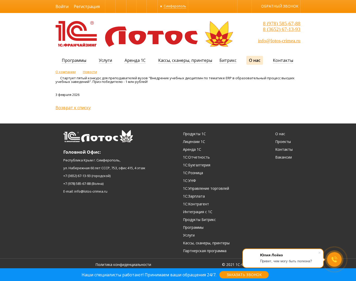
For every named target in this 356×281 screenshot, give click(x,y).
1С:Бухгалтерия (196, 164)
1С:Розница (193, 172)
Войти (62, 6)
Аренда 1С (135, 60)
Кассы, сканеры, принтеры (185, 60)
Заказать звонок (244, 274)
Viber (110, 6)
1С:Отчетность (196, 157)
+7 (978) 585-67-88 (77, 183)
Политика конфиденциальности (123, 264)
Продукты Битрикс (199, 219)
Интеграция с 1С (197, 211)
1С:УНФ (189, 180)
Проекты (283, 141)
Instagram (141, 6)
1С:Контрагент (196, 203)
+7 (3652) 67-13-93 (77, 175)
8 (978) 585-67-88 (281, 23)
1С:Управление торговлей (206, 188)
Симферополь (175, 6)
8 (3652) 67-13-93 (281, 29)
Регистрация (87, 6)
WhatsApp (131, 6)
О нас (254, 60)
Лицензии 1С (194, 141)
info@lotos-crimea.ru (279, 40)
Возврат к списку (73, 107)
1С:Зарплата (194, 196)
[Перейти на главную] (76, 45)
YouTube (152, 6)
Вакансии (283, 157)
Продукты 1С (194, 133)
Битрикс (227, 60)
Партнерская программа (204, 250)
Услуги (105, 60)
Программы (74, 60)
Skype (120, 6)
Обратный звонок (279, 6)
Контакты (283, 60)
